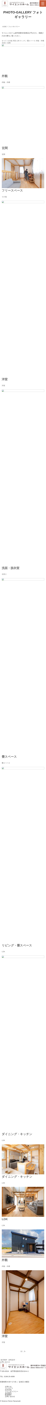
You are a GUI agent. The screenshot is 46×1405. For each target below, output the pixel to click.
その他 (10, 41)
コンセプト (9, 1388)
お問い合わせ (10, 1396)
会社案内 (8, 1393)
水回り (4, 43)
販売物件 (8, 1395)
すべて (4, 41)
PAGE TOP (42, 1360)
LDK (18, 41)
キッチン (23, 41)
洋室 (14, 41)
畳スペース (31, 41)
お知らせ (8, 1386)
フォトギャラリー (11, 1391)
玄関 (8, 43)
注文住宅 (8, 1390)
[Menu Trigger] (43, 3)
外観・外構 (40, 41)
